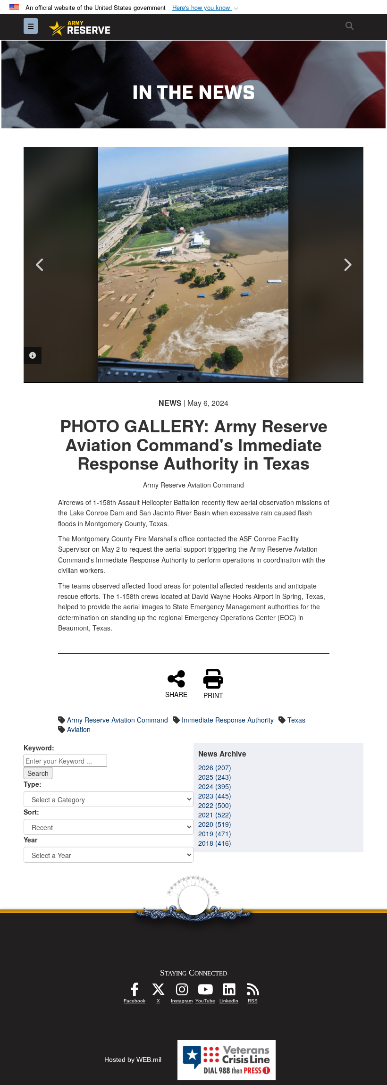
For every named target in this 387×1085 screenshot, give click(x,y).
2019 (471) (214, 833)
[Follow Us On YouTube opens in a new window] (205, 992)
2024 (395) (214, 786)
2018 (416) (214, 843)
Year (30, 839)
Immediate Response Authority (228, 719)
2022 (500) (214, 805)
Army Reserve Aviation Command (117, 719)
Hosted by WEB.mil (132, 1059)
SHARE (176, 694)
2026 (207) (214, 767)
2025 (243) (214, 777)
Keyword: (39, 747)
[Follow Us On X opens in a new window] (158, 992)
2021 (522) (214, 814)
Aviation (79, 729)
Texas (296, 719)
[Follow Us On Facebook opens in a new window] (134, 992)
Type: (33, 784)
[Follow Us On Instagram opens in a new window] (182, 992)
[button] (206, 8)
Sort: (31, 811)
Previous (40, 264)
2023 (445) (214, 795)
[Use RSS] (252, 992)
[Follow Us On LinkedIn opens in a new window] (229, 992)
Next (346, 264)
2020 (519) (214, 824)
